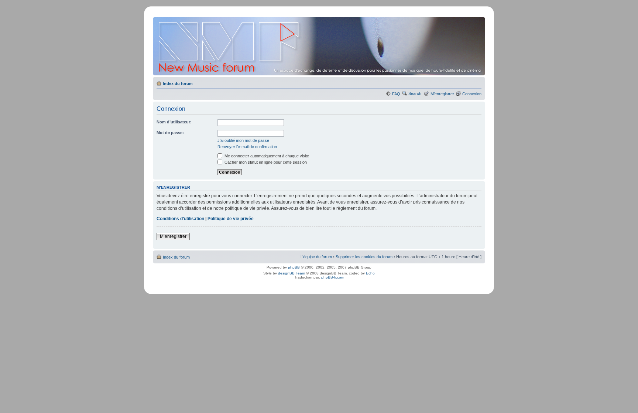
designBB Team (291, 273)
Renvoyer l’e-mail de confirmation (247, 146)
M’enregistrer (442, 94)
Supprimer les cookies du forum (364, 257)
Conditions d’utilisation (180, 218)
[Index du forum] (319, 46)
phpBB (294, 267)
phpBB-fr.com (332, 277)
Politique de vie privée (230, 218)
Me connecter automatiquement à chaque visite (266, 156)
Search (414, 93)
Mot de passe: (170, 132)
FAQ (396, 94)
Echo (370, 273)
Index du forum (178, 83)
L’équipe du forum (316, 257)
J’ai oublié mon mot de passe (243, 140)
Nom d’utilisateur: (174, 122)
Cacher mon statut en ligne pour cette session (265, 162)
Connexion (471, 94)
